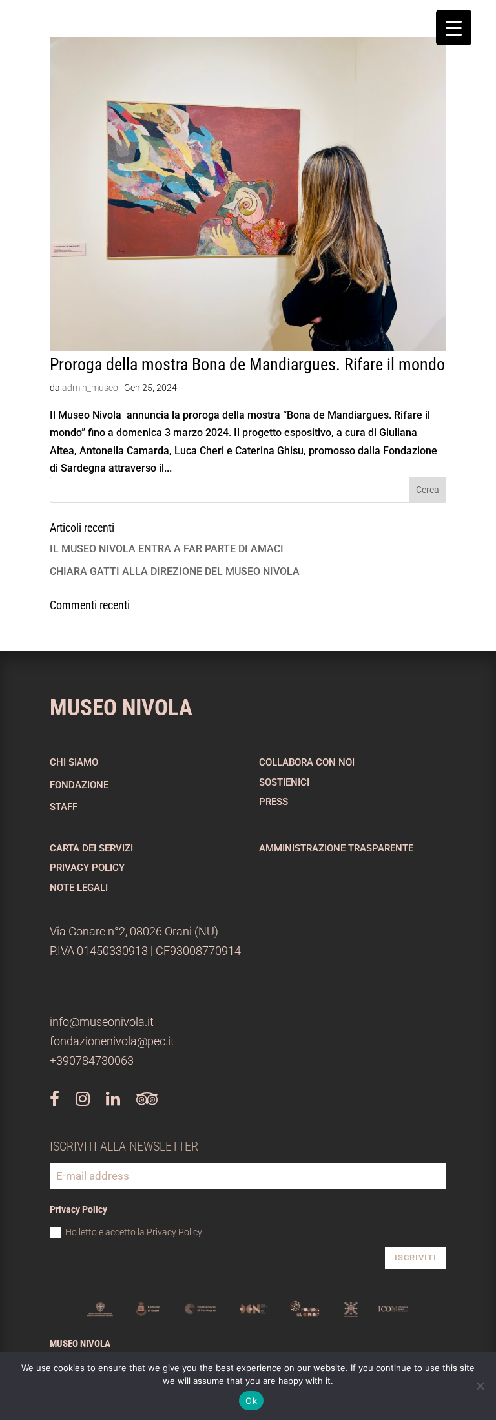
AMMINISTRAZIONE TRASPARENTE (336, 848)
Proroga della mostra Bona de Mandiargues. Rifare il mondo (247, 364)
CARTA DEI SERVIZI (91, 848)
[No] (479, 1385)
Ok (251, 1400)
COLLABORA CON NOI (307, 762)
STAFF (64, 807)
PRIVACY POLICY (87, 867)
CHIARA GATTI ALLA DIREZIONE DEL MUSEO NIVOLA (175, 571)
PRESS (273, 802)
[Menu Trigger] (453, 27)
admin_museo (90, 387)
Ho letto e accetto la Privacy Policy (133, 1232)
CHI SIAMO (74, 762)
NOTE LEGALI (79, 887)
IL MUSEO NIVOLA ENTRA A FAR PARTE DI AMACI (167, 549)
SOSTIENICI (284, 782)
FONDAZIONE (79, 785)
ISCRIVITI (416, 1257)
